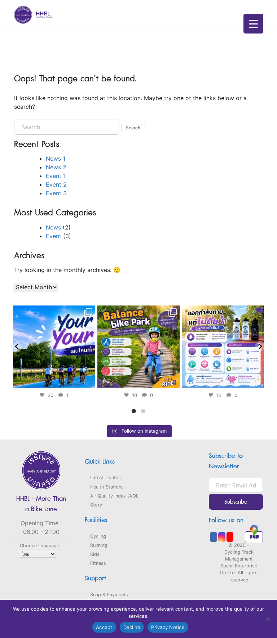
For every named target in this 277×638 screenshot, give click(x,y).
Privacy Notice (168, 627)
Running (98, 545)
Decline (132, 627)
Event (53, 236)
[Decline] (268, 619)
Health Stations (107, 487)
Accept (104, 627)
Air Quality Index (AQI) (114, 496)
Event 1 (56, 175)
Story (96, 505)
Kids (95, 554)
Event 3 (56, 193)
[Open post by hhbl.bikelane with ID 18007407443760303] (223, 346)
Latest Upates (105, 477)
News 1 (55, 158)
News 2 (56, 167)
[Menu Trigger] (253, 24)
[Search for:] (66, 127)
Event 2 (56, 184)
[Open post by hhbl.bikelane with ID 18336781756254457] (54, 346)
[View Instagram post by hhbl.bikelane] (88, 380)
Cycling (98, 536)
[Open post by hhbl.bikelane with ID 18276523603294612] (138, 346)
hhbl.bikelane (53, 311)
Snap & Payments (109, 594)
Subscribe (235, 502)
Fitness (98, 563)
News (53, 227)
